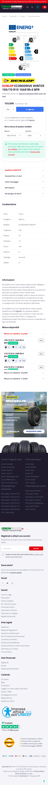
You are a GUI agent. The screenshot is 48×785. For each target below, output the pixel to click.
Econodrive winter (34, 16)
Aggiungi (30, 109)
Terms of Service (20, 773)
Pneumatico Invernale (23, 75)
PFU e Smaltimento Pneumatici (13, 636)
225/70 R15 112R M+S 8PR (14, 368)
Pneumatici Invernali (9, 610)
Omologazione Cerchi (9, 694)
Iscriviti (36, 548)
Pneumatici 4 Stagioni (9, 613)
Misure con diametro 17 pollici (16, 378)
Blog (2, 682)
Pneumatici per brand (35, 486)
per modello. (12, 149)
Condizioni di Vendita (9, 639)
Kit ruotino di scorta (8, 604)
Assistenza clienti (7, 701)
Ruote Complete (7, 601)
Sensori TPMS (6, 691)
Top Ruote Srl (24, 776)
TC (39, 776)
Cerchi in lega (6, 594)
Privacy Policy (6, 651)
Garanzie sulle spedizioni (10, 642)
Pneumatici (13, 16)
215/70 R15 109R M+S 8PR (14, 355)
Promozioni (5, 685)
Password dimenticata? (10, 668)
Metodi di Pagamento (9, 630)
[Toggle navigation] (27, 7)
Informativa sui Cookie (9, 648)
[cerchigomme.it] (12, 7)
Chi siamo (4, 679)
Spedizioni (5, 627)
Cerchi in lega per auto (11, 459)
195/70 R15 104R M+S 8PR (14, 341)
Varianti (28, 131)
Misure (7, 131)
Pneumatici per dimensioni (8, 487)
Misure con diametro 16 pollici (16, 372)
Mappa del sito (6, 698)
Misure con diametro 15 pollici (16, 333)
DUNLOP (8, 85)
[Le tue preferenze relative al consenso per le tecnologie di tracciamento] (44, 781)
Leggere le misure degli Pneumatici (14, 688)
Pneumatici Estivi (7, 607)
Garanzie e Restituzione (10, 633)
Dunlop (22, 16)
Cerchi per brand (33, 459)
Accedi (3, 665)
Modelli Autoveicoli (8, 616)
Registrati (5, 662)
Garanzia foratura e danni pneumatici (15, 645)
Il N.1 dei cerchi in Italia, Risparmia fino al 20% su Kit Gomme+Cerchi (24, 1)
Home (4, 16)
